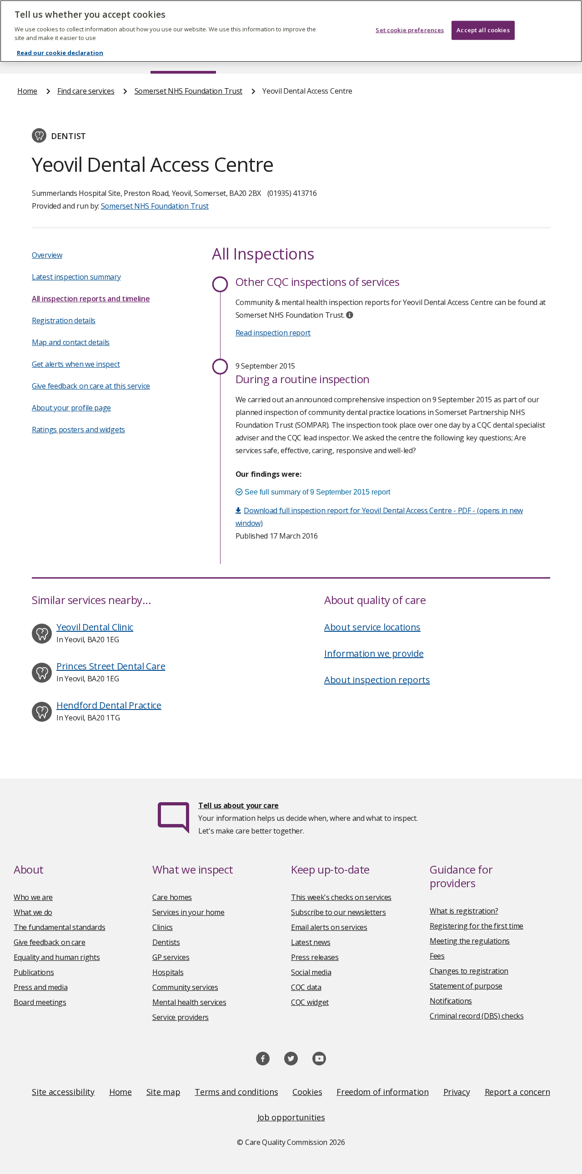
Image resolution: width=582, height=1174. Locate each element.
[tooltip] (349, 315)
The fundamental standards (59, 927)
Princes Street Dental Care (110, 666)
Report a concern (517, 1091)
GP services (171, 957)
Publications (34, 972)
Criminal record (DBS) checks (477, 1016)
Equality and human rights (57, 957)
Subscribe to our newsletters (338, 912)
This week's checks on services (341, 897)
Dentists (166, 942)
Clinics (162, 927)
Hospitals (167, 972)
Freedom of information (382, 1091)
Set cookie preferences (410, 30)
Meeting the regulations (470, 941)
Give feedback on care (49, 942)
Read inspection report (273, 333)
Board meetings (40, 1002)
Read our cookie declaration (60, 53)
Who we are (33, 897)
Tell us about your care (238, 805)
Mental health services (189, 1002)
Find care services (86, 91)
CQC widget (310, 1002)
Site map (163, 1091)
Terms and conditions (236, 1091)
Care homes (172, 897)
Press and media (41, 987)
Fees (437, 956)
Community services (185, 987)
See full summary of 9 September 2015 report (316, 492)
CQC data (306, 987)
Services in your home (188, 912)
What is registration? (464, 911)
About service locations (372, 627)
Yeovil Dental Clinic (94, 627)
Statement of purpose (466, 986)
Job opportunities (291, 1117)
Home (27, 91)
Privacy (456, 1091)
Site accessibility (63, 1091)
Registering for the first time (476, 926)
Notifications (451, 1001)
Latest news (311, 942)
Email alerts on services (329, 927)
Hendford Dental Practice (108, 705)
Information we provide (373, 653)
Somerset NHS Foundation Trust (188, 91)
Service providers (180, 1017)
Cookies (307, 1091)
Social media (311, 972)
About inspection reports (377, 680)
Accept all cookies (483, 30)
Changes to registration (469, 971)
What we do (33, 912)
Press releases (315, 957)
